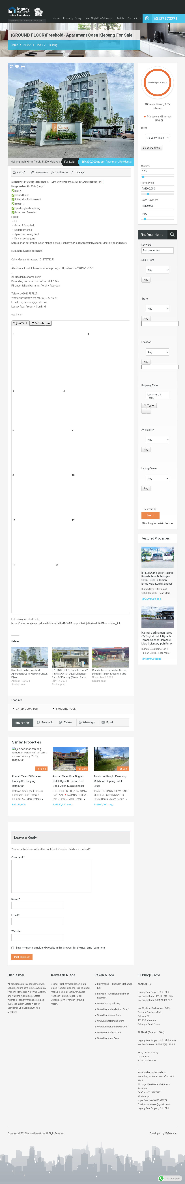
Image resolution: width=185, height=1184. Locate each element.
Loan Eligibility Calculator (99, 18)
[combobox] (151, 147)
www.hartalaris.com (108, 1038)
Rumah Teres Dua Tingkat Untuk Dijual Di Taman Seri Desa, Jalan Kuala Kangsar (68, 781)
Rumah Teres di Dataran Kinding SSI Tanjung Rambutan (26, 781)
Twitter (68, 722)
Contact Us (134, 18)
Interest (145, 165)
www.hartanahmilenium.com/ (112, 1009)
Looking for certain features (158, 523)
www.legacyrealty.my (108, 1003)
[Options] (48, 323)
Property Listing (72, 18)
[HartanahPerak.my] (26, 13)
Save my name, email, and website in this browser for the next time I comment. (61, 947)
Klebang (52, 45)
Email (109, 722)
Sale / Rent (147, 259)
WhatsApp (89, 722)
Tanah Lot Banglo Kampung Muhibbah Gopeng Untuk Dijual (110, 781)
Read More (164, 593)
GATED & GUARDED (27, 708)
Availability (147, 429)
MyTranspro (170, 1133)
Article (120, 18)
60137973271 (165, 18)
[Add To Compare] (11, 66)
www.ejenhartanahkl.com (110, 1020)
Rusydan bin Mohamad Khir (152, 1072)
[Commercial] (157, 394)
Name (15, 899)
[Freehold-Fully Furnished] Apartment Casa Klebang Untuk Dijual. (29, 673)
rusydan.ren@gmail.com (157, 1104)
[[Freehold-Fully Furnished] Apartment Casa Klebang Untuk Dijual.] (29, 657)
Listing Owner (149, 468)
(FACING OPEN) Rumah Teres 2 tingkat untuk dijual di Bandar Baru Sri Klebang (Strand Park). (70, 673)
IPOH (39, 45)
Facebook (47, 722)
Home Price (147, 182)
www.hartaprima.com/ (109, 1015)
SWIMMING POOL (66, 708)
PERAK (27, 45)
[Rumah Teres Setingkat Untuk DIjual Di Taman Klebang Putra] (110, 657)
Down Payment (149, 200)
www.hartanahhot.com (109, 1032)
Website (16, 931)
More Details (34, 798)
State (144, 298)
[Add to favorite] (17, 67)
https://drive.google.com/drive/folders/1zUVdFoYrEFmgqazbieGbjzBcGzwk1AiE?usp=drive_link (66, 623)
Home (56, 18)
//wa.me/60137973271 (155, 1100)
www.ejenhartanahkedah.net (112, 1026)
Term (144, 127)
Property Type (149, 385)
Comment (18, 857)
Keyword (146, 244)
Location (146, 342)
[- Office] (157, 398)
